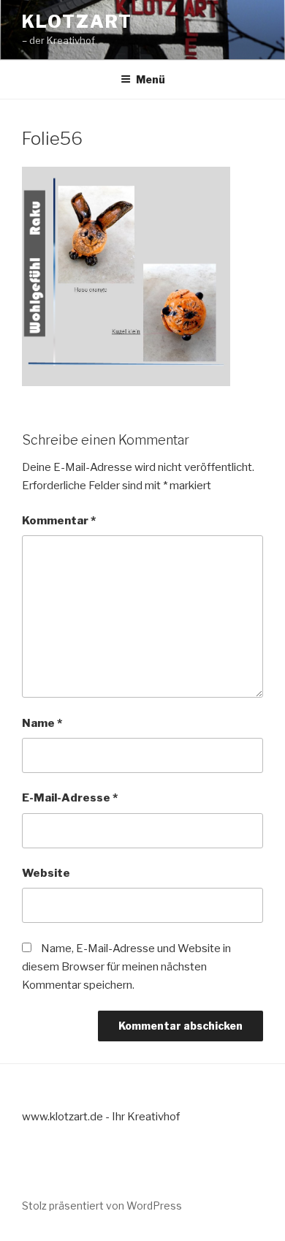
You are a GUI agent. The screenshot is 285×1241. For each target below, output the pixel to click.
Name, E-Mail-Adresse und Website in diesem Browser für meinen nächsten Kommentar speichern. (126, 967)
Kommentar (59, 520)
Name (42, 723)
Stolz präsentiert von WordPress (102, 1205)
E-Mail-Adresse (70, 797)
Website (46, 873)
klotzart (77, 21)
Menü (150, 79)
